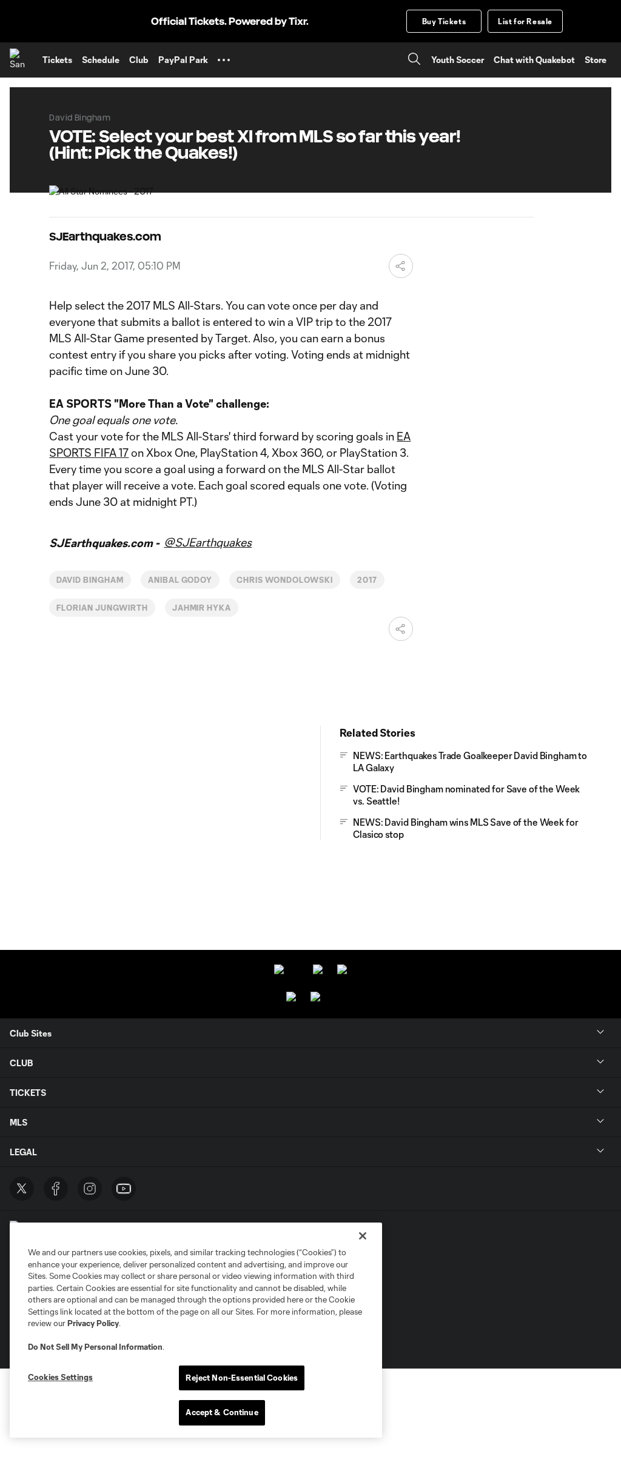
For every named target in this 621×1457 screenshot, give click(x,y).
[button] (224, 60)
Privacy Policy (93, 1323)
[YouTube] (124, 1189)
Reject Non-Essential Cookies (242, 1377)
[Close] (362, 1236)
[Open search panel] (414, 60)
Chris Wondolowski (284, 580)
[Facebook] (56, 1189)
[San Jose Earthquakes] (21, 59)
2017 (367, 580)
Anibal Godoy (180, 580)
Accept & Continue (222, 1412)
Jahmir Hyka (202, 607)
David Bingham (89, 580)
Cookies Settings (60, 1377)
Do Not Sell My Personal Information (95, 1347)
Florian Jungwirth (101, 607)
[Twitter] (22, 1189)
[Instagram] (90, 1189)
